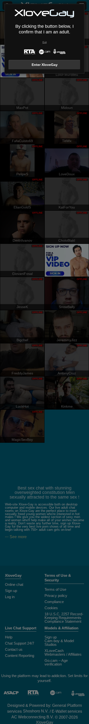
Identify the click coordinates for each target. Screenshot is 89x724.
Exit (45, 42)
